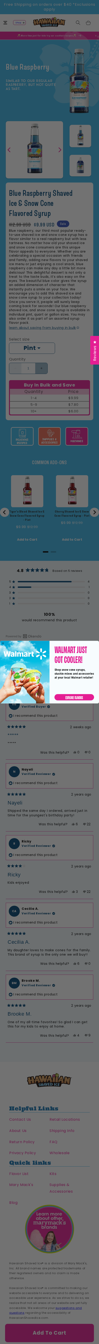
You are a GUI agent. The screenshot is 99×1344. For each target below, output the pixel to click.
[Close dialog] (2, 643)
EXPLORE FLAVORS (74, 697)
